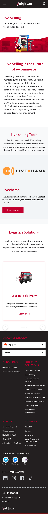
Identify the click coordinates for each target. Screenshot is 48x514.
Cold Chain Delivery (32, 371)
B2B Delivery (30, 375)
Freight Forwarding (32, 393)
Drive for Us (29, 435)
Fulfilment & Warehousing (35, 397)
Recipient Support (9, 427)
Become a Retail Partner (34, 401)
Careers (28, 431)
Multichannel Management (30, 411)
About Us (29, 427)
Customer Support (12, 498)
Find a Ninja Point (9, 435)
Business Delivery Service (35, 385)
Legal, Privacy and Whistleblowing (32, 440)
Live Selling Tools (32, 406)
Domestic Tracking (9, 367)
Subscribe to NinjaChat (11, 443)
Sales (7, 502)
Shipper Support (8, 431)
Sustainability (30, 445)
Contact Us (7, 439)
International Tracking (11, 371)
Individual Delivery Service (32, 380)
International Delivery (33, 389)
